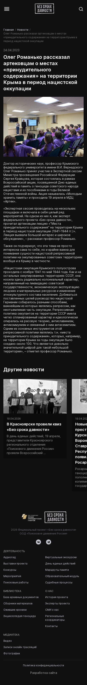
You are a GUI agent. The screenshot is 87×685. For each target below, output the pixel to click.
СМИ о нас (52, 609)
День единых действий (60, 563)
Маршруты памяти (57, 569)
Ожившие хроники (15, 609)
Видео (7, 640)
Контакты (51, 626)
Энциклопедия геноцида (19, 616)
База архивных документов (21, 597)
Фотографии (11, 653)
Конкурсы (9, 569)
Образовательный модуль (62, 576)
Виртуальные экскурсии (61, 557)
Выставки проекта (15, 563)
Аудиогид (9, 557)
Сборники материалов (18, 603)
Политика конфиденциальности (43, 665)
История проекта (56, 597)
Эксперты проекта (57, 603)
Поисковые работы (16, 582)
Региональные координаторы (55, 617)
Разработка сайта (43, 673)
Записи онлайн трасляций (20, 647)
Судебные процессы (58, 582)
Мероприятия (12, 576)
